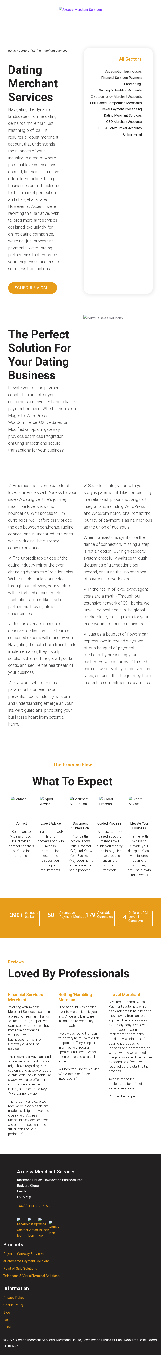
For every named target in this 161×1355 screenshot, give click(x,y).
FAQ (6, 1320)
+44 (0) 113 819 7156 (33, 1206)
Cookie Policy (13, 1305)
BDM (7, 1327)
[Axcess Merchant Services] (80, 10)
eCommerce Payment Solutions (26, 1261)
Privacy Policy (13, 1298)
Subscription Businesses (123, 71)
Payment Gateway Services (23, 1254)
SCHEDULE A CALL (33, 287)
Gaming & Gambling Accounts (120, 90)
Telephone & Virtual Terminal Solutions (31, 1276)
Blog (6, 1313)
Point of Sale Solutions (20, 1268)
